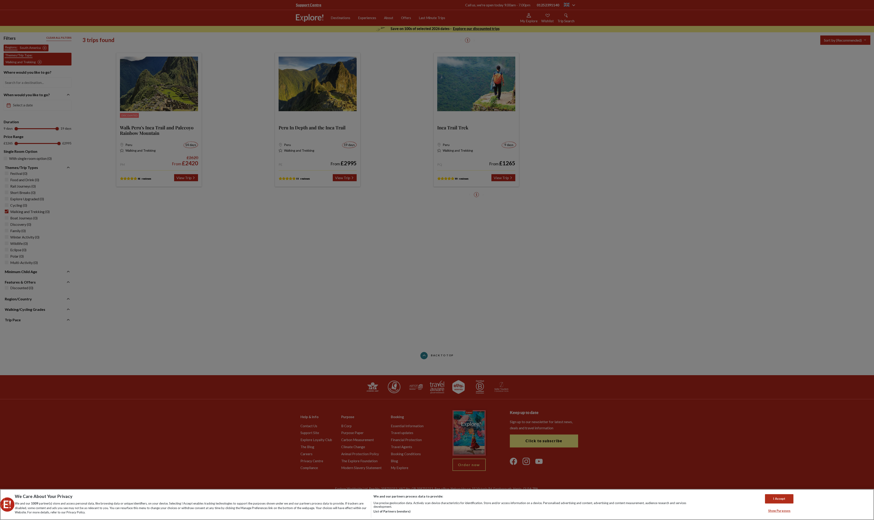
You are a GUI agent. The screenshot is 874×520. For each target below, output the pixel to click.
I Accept (779, 498)
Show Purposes (779, 511)
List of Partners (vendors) (391, 511)
